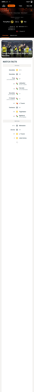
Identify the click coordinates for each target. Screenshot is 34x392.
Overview (5, 35)
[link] (11, 6)
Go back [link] (6, 10)
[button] (29, 6)
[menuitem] (12, 6)
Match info (13, 35)
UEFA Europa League (3, 6)
